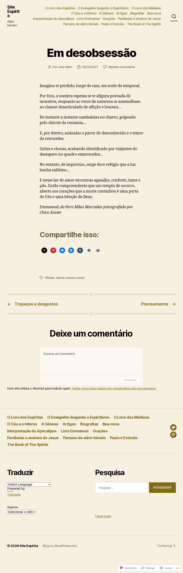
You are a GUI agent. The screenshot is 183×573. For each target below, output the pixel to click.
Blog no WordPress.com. (60, 546)
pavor (81, 277)
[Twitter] (173, 427)
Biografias (137, 13)
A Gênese (106, 13)
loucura (71, 277)
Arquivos (12, 507)
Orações (109, 19)
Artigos (121, 13)
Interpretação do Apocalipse (53, 19)
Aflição (49, 277)
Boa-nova (154, 13)
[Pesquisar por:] (121, 488)
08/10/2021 (90, 67)
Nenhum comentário (121, 67)
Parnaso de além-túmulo (80, 24)
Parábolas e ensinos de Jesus (139, 19)
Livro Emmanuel (88, 19)
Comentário (130, 380)
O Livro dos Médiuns (146, 8)
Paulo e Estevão (112, 24)
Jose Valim (65, 67)
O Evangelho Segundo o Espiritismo (103, 8)
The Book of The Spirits (144, 24)
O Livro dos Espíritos (60, 8)
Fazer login (103, 516)
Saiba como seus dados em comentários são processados (114, 388)
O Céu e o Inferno (84, 13)
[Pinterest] (173, 434)
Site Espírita (13, 11)
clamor (60, 277)
